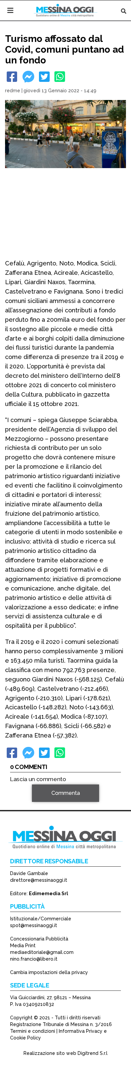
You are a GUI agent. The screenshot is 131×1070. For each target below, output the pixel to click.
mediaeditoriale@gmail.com (42, 952)
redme (12, 90)
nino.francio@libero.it (33, 959)
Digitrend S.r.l (92, 1053)
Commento (24, 803)
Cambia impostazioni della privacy (49, 972)
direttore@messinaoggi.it (38, 880)
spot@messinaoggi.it (33, 925)
